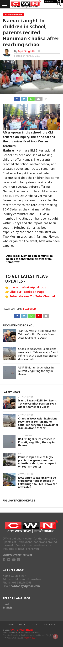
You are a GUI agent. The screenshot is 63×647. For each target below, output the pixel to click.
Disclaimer (49, 624)
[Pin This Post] (39, 315)
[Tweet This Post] (24, 98)
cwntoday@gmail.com (17, 554)
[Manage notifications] (55, 636)
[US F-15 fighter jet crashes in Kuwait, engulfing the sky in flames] (9, 372)
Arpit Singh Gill (27, 51)
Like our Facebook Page (27, 292)
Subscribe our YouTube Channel (32, 296)
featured (29, 309)
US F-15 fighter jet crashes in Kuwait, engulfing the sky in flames (36, 371)
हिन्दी (59, 1)
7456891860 (29, 637)
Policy (35, 624)
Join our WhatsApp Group (28, 287)
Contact (23, 624)
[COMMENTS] (45, 98)
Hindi (6, 604)
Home (11, 624)
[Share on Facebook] (17, 98)
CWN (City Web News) (21, 629)
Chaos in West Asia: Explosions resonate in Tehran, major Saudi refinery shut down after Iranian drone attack (38, 354)
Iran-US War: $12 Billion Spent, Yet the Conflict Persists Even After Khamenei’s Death (37, 334)
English (7, 607)
